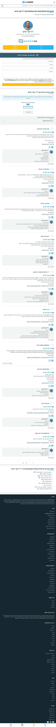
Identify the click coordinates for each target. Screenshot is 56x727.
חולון (53, 698)
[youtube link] (47, 722)
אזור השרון (52, 713)
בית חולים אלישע (50, 660)
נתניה (53, 696)
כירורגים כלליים (51, 554)
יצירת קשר (52, 511)
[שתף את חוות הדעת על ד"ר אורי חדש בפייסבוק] (52, 147)
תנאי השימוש (10, 79)
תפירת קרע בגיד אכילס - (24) (44, 476)
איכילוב (52, 664)
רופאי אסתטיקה (50, 558)
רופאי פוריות (51, 577)
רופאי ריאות (51, 581)
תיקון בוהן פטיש (45, 144)
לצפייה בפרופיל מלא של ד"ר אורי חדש (44, 14)
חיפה (53, 685)
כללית (53, 638)
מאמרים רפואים (51, 522)
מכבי (53, 640)
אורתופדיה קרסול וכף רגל (48, 5)
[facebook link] (53, 722)
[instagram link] (50, 722)
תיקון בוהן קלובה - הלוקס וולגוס (42, 285)
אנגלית (52, 605)
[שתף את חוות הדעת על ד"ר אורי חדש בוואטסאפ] (49, 147)
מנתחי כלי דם (51, 588)
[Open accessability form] (2, 6)
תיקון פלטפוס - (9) (47, 481)
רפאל (53, 655)
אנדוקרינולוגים (51, 571)
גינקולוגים (52, 537)
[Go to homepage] (27, 2)
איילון (53, 636)
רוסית (53, 600)
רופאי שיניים (51, 560)
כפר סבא (37, 5)
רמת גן (52, 700)
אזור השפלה (51, 719)
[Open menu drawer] (54, 2)
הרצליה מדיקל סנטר (49, 653)
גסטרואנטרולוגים (50, 573)
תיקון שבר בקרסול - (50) (45, 474)
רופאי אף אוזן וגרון (50, 549)
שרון (41, 5)
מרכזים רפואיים (51, 592)
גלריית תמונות (51, 524)
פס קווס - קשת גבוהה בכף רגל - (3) (43, 487)
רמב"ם (52, 670)
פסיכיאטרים (51, 551)
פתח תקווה (51, 691)
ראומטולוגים (51, 585)
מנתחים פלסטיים (50, 543)
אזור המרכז (51, 708)
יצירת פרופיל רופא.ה (49, 526)
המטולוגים (52, 579)
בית (54, 5)
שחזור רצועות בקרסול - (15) (44, 477)
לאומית (52, 645)
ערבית (53, 603)
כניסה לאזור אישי (50, 528)
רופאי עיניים (51, 541)
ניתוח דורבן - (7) (47, 485)
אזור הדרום (51, 717)
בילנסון (52, 668)
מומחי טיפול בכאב (50, 590)
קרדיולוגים (52, 547)
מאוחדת (52, 643)
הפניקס (52, 628)
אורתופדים (52, 539)
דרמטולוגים (51, 545)
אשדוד (52, 694)
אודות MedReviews (49, 513)
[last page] (23, 463)
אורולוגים (52, 568)
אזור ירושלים (51, 711)
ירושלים (52, 683)
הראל (53, 626)
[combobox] (28, 121)
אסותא (52, 657)
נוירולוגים (52, 575)
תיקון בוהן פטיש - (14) (46, 479)
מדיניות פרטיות (51, 515)
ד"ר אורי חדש (31, 5)
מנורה (53, 634)
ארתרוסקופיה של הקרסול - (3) (44, 488)
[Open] (4, 121)
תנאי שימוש (51, 517)
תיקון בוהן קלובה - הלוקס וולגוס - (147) (42, 472)
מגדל (53, 632)
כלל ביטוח (52, 630)
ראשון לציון (52, 689)
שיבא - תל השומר (50, 662)
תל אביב (52, 681)
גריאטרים (52, 583)
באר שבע (52, 687)
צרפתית (52, 607)
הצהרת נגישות (51, 520)
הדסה (53, 666)
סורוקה (52, 672)
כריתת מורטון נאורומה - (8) (45, 483)
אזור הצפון (52, 715)
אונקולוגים (52, 556)
